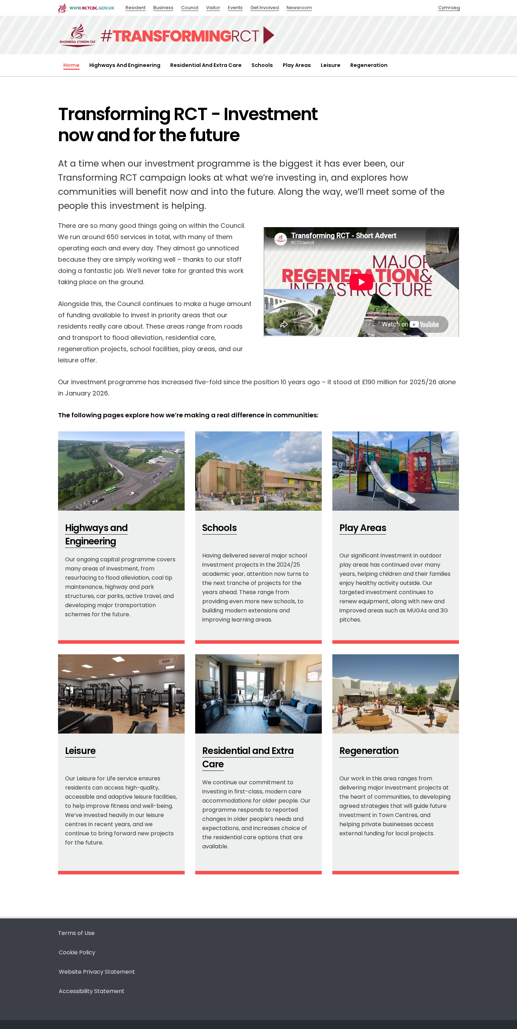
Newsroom (299, 7)
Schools (262, 65)
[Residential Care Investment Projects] (203, 859)
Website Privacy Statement (97, 972)
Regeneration (369, 65)
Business (163, 7)
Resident (136, 7)
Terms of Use (76, 933)
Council (189, 7)
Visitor (213, 7)
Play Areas (297, 65)
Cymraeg (449, 7)
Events (235, 7)
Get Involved (264, 7)
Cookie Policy (77, 952)
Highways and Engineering (124, 65)
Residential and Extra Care (206, 65)
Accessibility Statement (92, 991)
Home (71, 65)
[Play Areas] (340, 628)
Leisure (330, 65)
